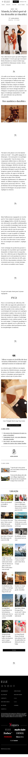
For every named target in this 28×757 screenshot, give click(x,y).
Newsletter (23, 1)
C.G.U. (15, 698)
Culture (14, 4)
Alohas (7, 221)
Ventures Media (5, 701)
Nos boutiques (18, 694)
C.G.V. (15, 701)
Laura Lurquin (15, 18)
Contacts (3, 698)
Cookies (16, 705)
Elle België (4, 694)
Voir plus (14, 650)
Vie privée (3, 705)
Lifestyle (14, 491)
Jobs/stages (17, 691)
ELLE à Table (21, 4)
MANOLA (4, 86)
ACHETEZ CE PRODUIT (14, 425)
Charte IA (3, 709)
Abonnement (4, 691)
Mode (3, 4)
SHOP (16, 1)
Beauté (8, 4)
